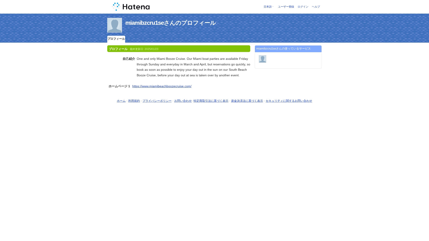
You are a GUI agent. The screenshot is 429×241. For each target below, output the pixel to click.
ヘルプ (316, 6)
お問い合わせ (183, 100)
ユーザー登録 (286, 6)
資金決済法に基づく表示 (247, 100)
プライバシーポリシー (157, 100)
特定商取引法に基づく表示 (210, 100)
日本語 (268, 6)
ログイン (303, 6)
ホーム (121, 100)
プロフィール (116, 38)
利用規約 (134, 100)
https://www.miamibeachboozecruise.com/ (161, 86)
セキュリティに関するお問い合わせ (289, 100)
